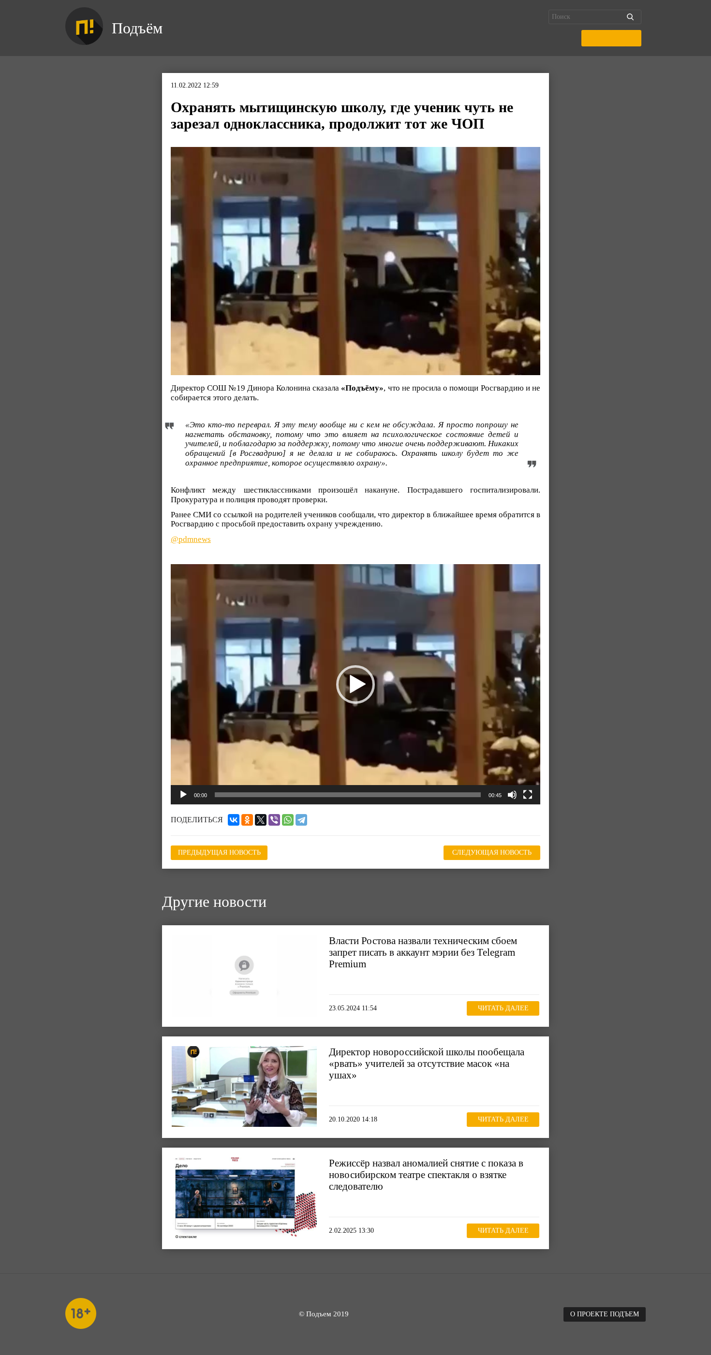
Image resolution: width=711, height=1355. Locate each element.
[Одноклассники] (247, 820)
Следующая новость (492, 852)
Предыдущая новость (219, 852)
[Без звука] (512, 795)
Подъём (137, 28)
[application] (355, 684)
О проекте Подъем (604, 1314)
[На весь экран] (528, 795)
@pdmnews (191, 539)
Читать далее (503, 1008)
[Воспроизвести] (183, 795)
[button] (355, 684)
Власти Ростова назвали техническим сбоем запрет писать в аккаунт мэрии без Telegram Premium (423, 952)
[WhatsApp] (288, 820)
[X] (261, 820)
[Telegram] (301, 820)
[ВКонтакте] (233, 820)
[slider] (348, 794)
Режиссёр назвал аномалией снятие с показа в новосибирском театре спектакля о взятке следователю (426, 1174)
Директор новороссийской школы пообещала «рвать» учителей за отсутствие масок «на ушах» (426, 1063)
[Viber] (274, 820)
